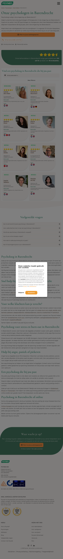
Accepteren (31, 292)
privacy (25, 286)
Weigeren (21, 292)
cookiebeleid (32, 286)
